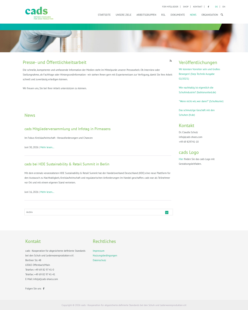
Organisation (209, 14)
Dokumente (178, 14)
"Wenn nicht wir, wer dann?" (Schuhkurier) (201, 101)
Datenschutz (99, 260)
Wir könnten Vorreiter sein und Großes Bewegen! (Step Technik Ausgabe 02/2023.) (199, 74)
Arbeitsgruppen (146, 14)
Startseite (104, 14)
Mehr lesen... (47, 147)
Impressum (98, 250)
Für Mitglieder (170, 6)
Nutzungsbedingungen (105, 255)
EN (224, 6)
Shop (185, 6)
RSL (163, 14)
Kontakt (197, 6)
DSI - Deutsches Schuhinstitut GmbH (39, 13)
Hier (181, 159)
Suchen (221, 14)
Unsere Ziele (123, 14)
